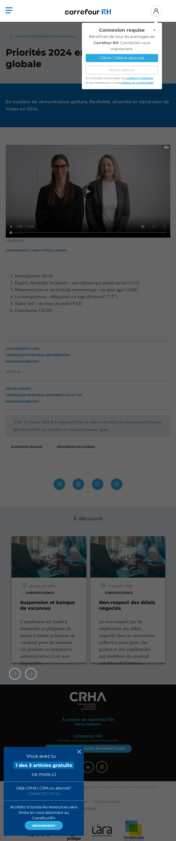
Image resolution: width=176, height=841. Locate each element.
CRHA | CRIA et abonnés (121, 56)
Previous (15, 674)
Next (31, 674)
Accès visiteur (122, 68)
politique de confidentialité (137, 80)
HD (166, 147)
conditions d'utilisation (139, 76)
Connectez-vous (43, 794)
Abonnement (43, 825)
